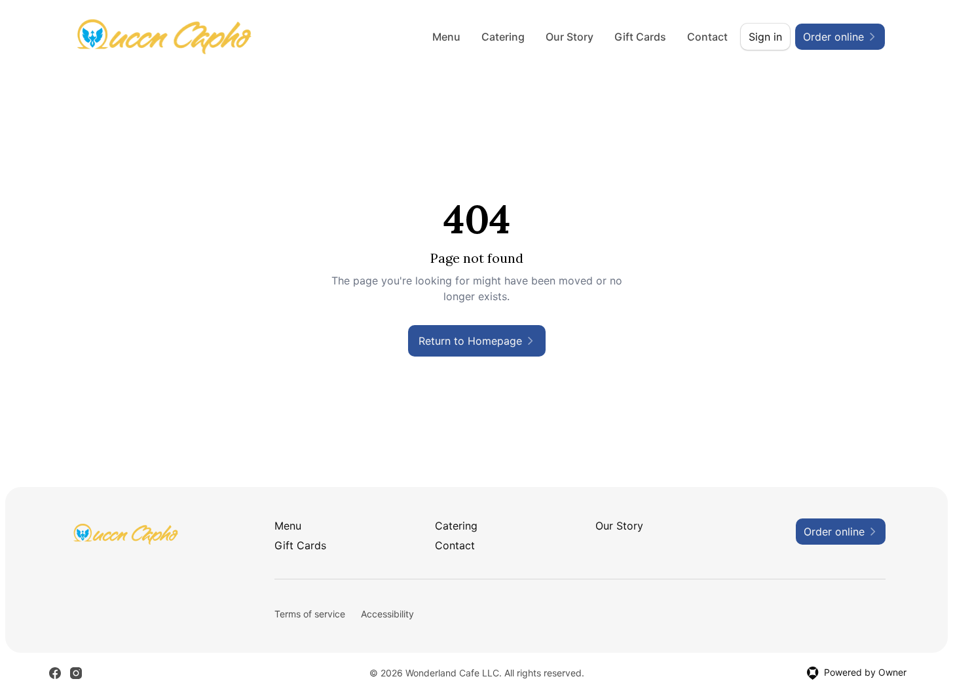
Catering (503, 36)
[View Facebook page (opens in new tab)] (55, 673)
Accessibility (387, 613)
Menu (446, 36)
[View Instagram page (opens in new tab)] (76, 673)
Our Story (569, 36)
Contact (707, 36)
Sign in (765, 36)
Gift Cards (640, 36)
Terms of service (309, 613)
